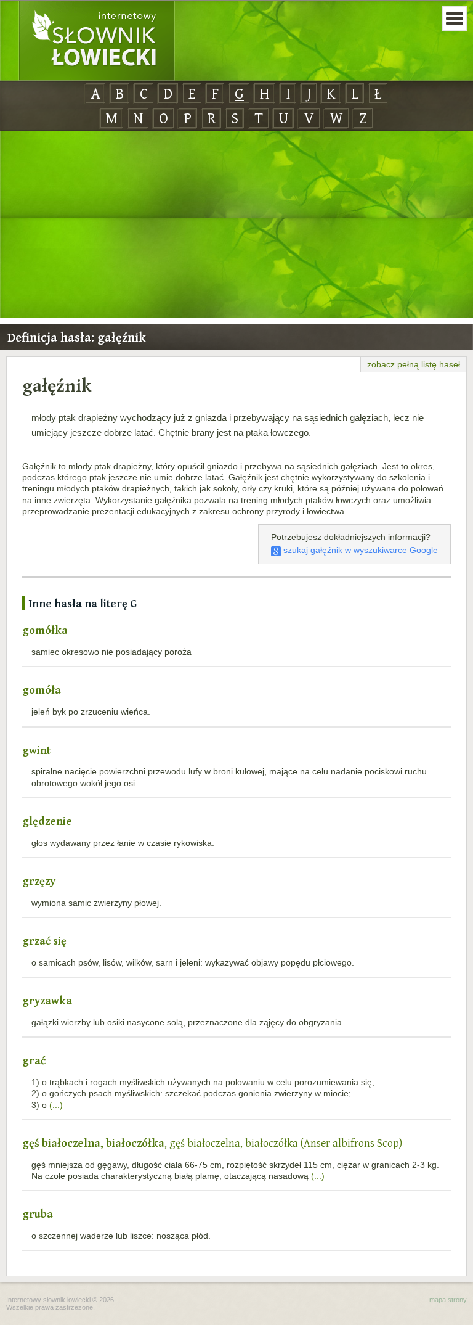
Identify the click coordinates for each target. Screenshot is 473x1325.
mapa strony (448, 1299)
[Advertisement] (236, 225)
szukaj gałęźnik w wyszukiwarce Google (359, 550)
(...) (56, 1105)
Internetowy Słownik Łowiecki (96, 41)
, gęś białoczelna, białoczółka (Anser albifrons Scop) (212, 1142)
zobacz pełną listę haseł (413, 364)
